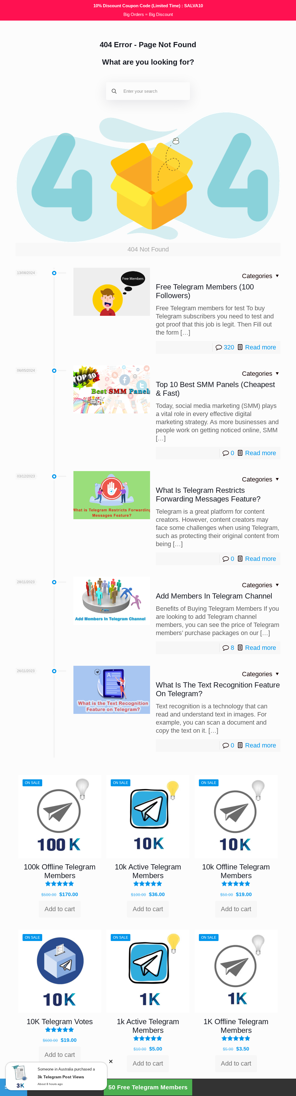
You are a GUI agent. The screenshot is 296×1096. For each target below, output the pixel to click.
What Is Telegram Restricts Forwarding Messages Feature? (208, 494)
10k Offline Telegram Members (236, 871)
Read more (260, 347)
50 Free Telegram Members (148, 1087)
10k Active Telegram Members (148, 871)
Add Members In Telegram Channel (214, 596)
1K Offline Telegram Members (236, 1026)
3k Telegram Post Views (61, 1077)
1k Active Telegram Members (148, 1026)
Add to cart (60, 909)
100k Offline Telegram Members (60, 871)
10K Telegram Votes (60, 1021)
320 (229, 347)
